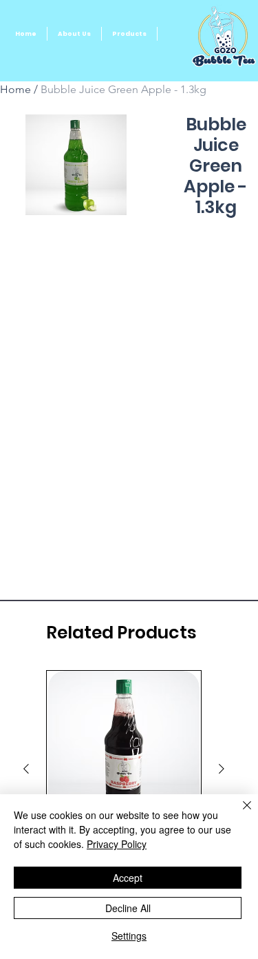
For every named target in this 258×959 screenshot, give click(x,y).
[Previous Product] (26, 768)
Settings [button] (129, 935)
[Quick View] (124, 746)
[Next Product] (221, 768)
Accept (127, 878)
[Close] (238, 813)
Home (15, 89)
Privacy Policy (117, 844)
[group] (124, 769)
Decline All (128, 908)
